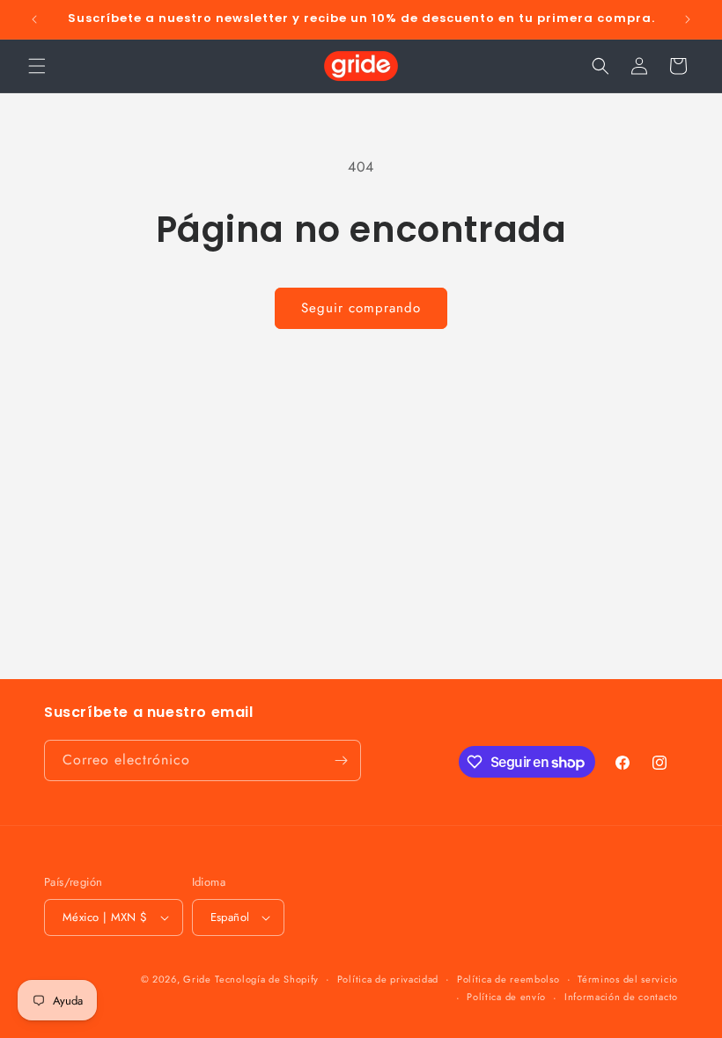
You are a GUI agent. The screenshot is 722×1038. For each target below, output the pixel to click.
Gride (197, 979)
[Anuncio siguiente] (687, 19)
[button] (37, 66)
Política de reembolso (508, 979)
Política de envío (506, 997)
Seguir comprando (361, 308)
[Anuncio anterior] (34, 19)
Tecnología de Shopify (267, 979)
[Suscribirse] (340, 760)
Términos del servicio (628, 979)
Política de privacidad (387, 979)
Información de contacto (621, 997)
